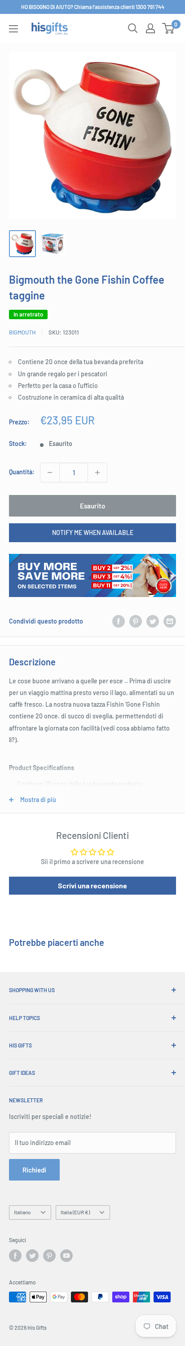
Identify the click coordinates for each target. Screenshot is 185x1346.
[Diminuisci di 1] (49, 472)
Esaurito (92, 506)
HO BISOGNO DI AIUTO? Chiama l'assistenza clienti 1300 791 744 (92, 7)
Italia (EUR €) (75, 1212)
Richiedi (34, 1170)
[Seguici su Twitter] (32, 1255)
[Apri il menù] (13, 28)
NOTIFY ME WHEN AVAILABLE (92, 532)
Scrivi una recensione (92, 885)
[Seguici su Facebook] (15, 1255)
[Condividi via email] (169, 621)
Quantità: (22, 472)
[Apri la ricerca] (133, 28)
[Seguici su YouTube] (66, 1255)
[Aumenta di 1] (97, 472)
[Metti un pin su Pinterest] (135, 621)
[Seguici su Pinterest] (49, 1255)
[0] (168, 28)
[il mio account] (150, 28)
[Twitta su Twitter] (152, 621)
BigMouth (22, 332)
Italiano (22, 1212)
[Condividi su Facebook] (118, 621)
